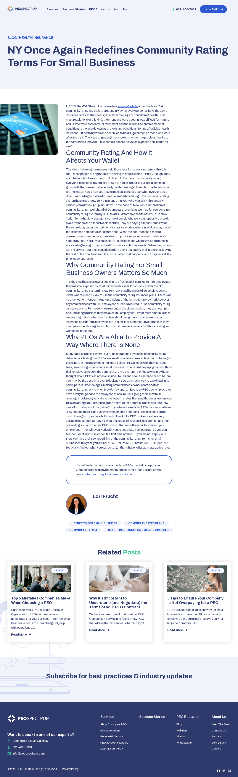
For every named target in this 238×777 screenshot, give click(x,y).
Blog (12, 38)
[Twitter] (229, 771)
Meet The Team (221, 724)
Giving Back (219, 742)
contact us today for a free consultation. (108, 474)
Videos (180, 736)
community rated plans (146, 523)
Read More (19, 634)
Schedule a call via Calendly (30, 740)
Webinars (181, 730)
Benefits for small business (95, 523)
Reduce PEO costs (111, 736)
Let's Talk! (211, 9)
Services (52, 9)
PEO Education (99, 9)
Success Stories (73, 9)
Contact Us (219, 730)
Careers (216, 748)
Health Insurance (36, 38)
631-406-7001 (186, 9)
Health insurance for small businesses (138, 530)
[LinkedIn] (224, 771)
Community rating (83, 530)
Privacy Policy (70, 769)
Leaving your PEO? (111, 748)
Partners (217, 736)
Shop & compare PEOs (114, 724)
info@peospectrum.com (29, 753)
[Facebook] (218, 771)
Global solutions (110, 730)
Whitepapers (184, 742)
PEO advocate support (114, 742)
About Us (120, 9)
